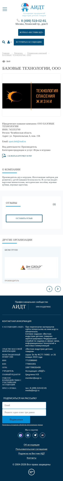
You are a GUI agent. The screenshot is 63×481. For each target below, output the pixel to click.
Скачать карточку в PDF (20, 156)
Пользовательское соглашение (31, 449)
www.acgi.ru (52, 329)
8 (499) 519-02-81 (33, 21)
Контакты (31, 458)
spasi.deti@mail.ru (17, 141)
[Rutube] (42, 435)
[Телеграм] (35, 435)
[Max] (20, 435)
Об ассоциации (31, 444)
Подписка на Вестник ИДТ (31, 453)
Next (58, 289)
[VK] (27, 435)
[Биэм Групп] (31, 267)
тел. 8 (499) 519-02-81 (36, 388)
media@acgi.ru (32, 390)
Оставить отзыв (24, 218)
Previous (49, 289)
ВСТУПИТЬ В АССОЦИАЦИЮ (29, 42)
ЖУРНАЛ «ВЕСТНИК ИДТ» (31, 32)
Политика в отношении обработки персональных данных (22, 425)
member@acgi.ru (33, 378)
